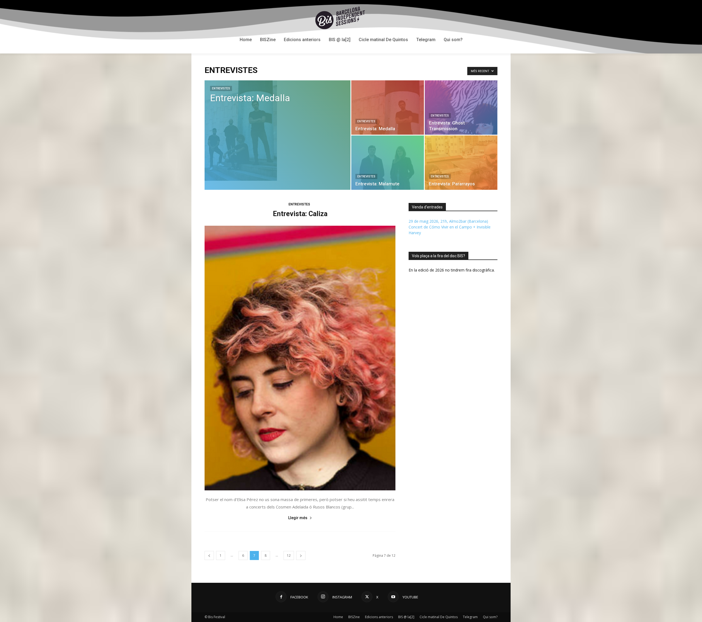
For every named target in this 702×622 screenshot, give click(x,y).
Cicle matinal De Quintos (439, 617)
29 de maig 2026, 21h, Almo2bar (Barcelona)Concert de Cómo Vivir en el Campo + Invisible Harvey (450, 227)
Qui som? (490, 617)
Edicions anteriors (379, 617)
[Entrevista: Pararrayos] (461, 162)
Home (338, 617)
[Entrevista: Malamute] (387, 162)
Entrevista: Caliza (300, 214)
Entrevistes (221, 88)
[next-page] (300, 555)
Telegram (470, 617)
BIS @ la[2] (406, 617)
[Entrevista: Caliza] (300, 358)
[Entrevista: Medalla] (277, 130)
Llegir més (297, 518)
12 (289, 555)
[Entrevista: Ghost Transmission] (461, 107)
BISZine (354, 617)
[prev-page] (209, 555)
